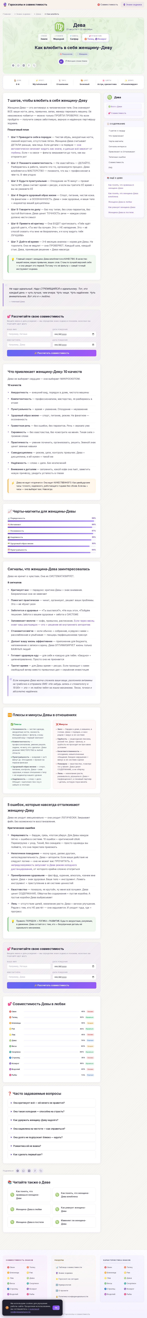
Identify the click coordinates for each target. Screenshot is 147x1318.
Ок (56, 1308)
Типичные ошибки (117, 157)
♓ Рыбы (30, 1294)
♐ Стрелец (12, 1289)
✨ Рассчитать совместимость (51, 353)
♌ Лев (10, 1278)
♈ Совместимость (107, 4)
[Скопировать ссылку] (34, 65)
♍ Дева (30, 1278)
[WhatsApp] (18, 65)
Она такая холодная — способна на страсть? (38, 1111)
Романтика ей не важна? (27, 1146)
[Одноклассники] (29, 65)
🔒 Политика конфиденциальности (72, 1296)
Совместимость (116, 162)
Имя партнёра (13, 340)
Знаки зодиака (23, 14)
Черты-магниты (116, 141)
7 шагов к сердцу (117, 130)
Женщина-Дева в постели (121, 212)
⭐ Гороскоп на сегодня (67, 1279)
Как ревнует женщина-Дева (121, 207)
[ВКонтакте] (24, 65)
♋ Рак (30, 1272)
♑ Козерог (32, 1289)
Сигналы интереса (117, 146)
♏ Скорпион (33, 1283)
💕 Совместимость (117, 113)
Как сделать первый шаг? (27, 1154)
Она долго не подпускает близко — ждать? (38, 1137)
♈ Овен (11, 1267)
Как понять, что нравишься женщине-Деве (121, 186)
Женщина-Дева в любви (120, 202)
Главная (7, 14)
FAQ (110, 167)
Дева (38, 14)
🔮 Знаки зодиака (132, 4)
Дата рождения (60, 329)
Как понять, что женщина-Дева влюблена (123, 195)
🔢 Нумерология (63, 1285)
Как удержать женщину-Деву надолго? (35, 1120)
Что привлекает (116, 136)
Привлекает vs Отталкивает (122, 151)
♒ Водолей (12, 1294)
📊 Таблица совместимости (69, 1267)
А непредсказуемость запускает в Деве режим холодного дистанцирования (44, 865)
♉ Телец (31, 1267)
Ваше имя (12, 329)
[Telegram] (13, 65)
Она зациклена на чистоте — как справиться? (39, 1128)
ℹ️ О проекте (62, 1290)
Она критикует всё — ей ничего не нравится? (39, 1102)
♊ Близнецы (13, 1272)
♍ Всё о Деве (115, 106)
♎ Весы (11, 1283)
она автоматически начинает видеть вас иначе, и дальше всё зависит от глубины (51, 148)
